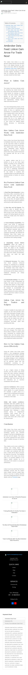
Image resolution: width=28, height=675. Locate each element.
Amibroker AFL (9, 621)
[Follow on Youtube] (15, 603)
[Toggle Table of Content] (21, 23)
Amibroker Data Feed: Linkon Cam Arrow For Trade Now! (14, 26)
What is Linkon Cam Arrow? (14, 28)
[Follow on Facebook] (13, 603)
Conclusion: (10, 41)
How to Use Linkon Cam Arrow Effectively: (15, 39)
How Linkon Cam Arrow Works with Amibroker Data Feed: (15, 30)
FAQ (14, 573)
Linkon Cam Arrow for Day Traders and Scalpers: (15, 36)
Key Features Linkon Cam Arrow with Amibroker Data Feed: (15, 33)
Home (13, 567)
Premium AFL (14, 584)
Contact (14, 575)
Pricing (14, 587)
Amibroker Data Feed (11, 68)
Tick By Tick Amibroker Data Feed (13, 623)
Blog (14, 570)
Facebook (14, 477)
